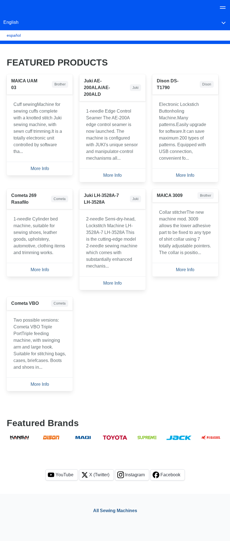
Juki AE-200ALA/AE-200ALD (97, 87)
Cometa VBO (25, 303)
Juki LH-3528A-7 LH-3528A (101, 199)
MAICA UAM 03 (24, 84)
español (14, 35)
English (11, 22)
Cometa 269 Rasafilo (23, 199)
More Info (40, 168)
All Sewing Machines (115, 510)
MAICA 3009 (170, 195)
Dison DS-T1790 (167, 84)
